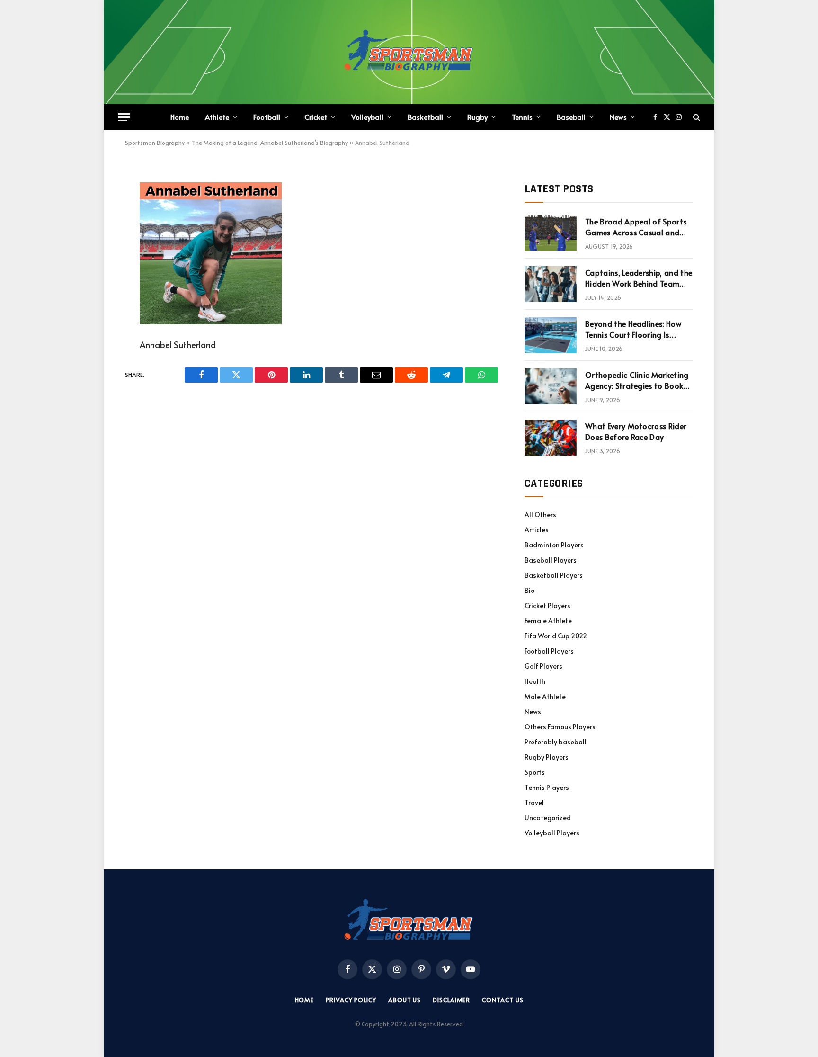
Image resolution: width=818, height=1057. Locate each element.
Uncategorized (548, 817)
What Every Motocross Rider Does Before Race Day (635, 431)
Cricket (315, 117)
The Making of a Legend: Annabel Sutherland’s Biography (270, 142)
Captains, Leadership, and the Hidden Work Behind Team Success (638, 278)
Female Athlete (548, 620)
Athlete (217, 117)
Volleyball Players (552, 832)
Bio (529, 590)
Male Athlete (545, 696)
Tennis (522, 117)
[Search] (695, 117)
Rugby (477, 117)
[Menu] (124, 117)
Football (266, 117)
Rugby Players (547, 756)
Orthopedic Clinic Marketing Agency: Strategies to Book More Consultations (637, 380)
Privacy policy (351, 999)
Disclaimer (451, 999)
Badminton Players (554, 544)
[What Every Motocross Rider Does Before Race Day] (551, 438)
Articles (537, 529)
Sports (535, 772)
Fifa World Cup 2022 (556, 635)
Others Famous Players (560, 726)
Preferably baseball (556, 741)
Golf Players (543, 666)
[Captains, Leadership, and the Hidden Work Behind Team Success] (551, 284)
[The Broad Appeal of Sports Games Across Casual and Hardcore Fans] (551, 233)
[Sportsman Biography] (409, 52)
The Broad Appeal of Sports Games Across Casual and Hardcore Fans (635, 227)
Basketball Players (554, 575)
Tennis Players (547, 787)
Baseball (571, 117)
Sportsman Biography (155, 142)
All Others (540, 514)
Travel (534, 802)
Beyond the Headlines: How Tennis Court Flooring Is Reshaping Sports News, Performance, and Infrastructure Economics (633, 329)
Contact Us (502, 999)
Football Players (549, 650)
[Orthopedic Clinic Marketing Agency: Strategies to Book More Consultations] (551, 386)
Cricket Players (547, 605)
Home (179, 117)
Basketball (425, 117)
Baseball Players (551, 559)
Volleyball (367, 117)
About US (404, 999)
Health (535, 681)
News (618, 117)
